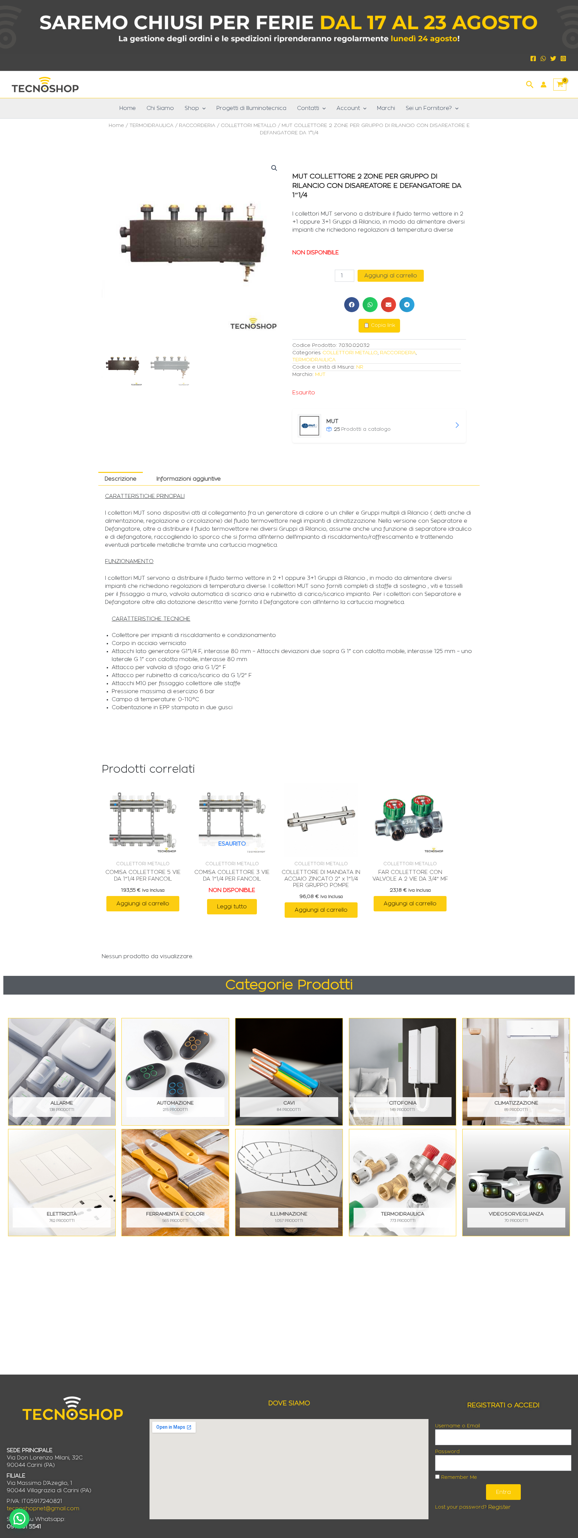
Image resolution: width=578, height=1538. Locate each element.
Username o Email (457, 1426)
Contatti (308, 108)
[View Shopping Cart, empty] (559, 85)
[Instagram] (563, 58)
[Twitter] (553, 58)
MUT (320, 374)
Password (447, 1451)
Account (348, 108)
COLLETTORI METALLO (248, 125)
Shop (192, 108)
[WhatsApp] (543, 58)
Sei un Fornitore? (429, 108)
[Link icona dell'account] (544, 85)
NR (359, 367)
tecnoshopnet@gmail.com (43, 1508)
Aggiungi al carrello (390, 275)
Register (499, 1507)
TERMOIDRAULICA (151, 125)
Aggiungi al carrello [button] (142, 903)
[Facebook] (533, 58)
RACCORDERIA (197, 125)
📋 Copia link (379, 325)
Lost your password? (461, 1507)
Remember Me (458, 1477)
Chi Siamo (160, 108)
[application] (202, 108)
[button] (530, 84)
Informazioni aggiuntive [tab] (189, 479)
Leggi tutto (232, 906)
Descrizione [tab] (120, 479)
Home (127, 108)
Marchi (386, 108)
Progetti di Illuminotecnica (251, 108)
